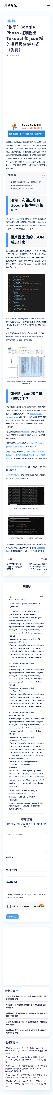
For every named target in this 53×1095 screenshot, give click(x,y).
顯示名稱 (10, 857)
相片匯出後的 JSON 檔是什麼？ (23, 185)
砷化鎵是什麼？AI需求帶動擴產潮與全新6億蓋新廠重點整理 (26, 1006)
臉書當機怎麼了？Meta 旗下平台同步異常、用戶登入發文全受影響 (26, 1031)
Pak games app (13, 1048)
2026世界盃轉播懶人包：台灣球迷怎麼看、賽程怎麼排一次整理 (26, 1023)
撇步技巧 (11, 21)
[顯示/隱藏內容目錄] (42, 175)
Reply (42, 597)
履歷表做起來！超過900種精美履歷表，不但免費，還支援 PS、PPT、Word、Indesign (26, 1068)
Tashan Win (12, 1081)
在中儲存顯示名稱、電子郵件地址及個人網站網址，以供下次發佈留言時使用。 (26, 896)
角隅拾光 (10, 5)
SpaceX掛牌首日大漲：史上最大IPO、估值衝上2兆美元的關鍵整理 (26, 997)
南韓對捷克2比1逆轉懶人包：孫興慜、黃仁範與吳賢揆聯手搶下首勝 (26, 1014)
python (26, 432)
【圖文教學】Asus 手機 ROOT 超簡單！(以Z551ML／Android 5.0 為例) (24, 1049)
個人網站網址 (11, 882)
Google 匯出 (18, 219)
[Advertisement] (26, 90)
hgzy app (11, 1057)
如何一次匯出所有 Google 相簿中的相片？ (27, 182)
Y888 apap (12, 1066)
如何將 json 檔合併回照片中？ (23, 189)
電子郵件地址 (12, 870)
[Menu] (48, 5)
